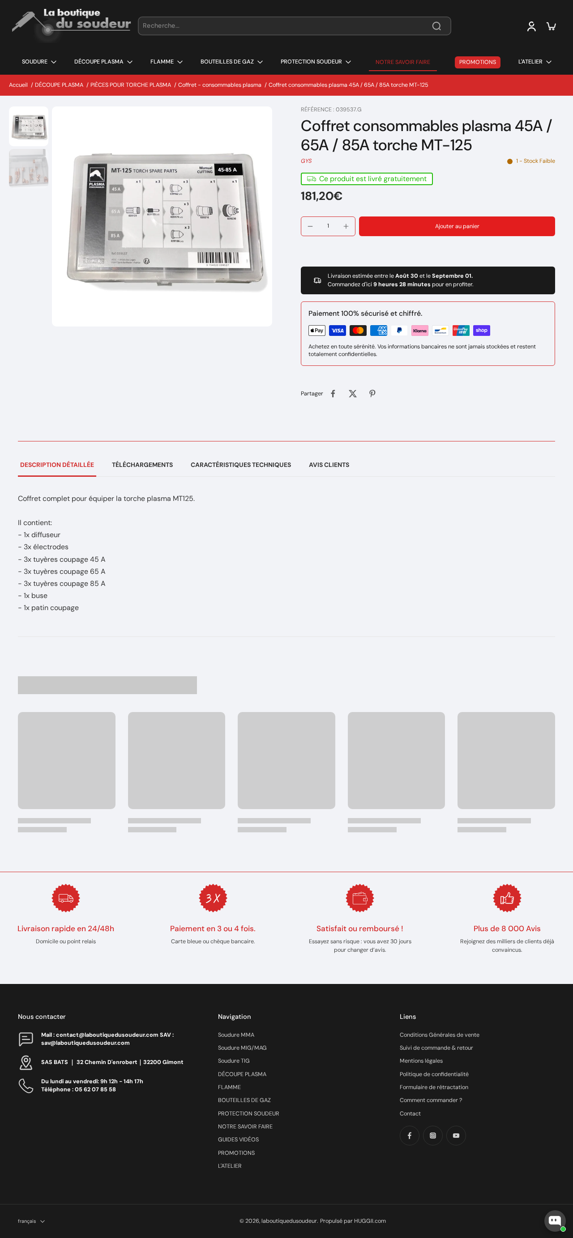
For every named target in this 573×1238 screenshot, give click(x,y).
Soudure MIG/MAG (242, 1047)
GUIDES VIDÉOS (238, 1139)
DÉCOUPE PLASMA (59, 85)
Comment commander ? (431, 1100)
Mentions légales (421, 1060)
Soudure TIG (234, 1060)
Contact (410, 1113)
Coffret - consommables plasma (219, 85)
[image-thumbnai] (28, 126)
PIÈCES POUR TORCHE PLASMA (130, 85)
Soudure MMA (236, 1035)
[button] (457, 226)
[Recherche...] (436, 26)
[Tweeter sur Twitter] (353, 393)
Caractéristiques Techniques (241, 465)
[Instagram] (433, 1135)
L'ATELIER (230, 1166)
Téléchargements (142, 465)
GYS (306, 161)
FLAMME (229, 1087)
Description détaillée (57, 465)
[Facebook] (409, 1135)
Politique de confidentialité (434, 1074)
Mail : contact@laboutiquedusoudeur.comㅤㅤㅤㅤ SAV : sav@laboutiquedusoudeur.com (107, 1038)
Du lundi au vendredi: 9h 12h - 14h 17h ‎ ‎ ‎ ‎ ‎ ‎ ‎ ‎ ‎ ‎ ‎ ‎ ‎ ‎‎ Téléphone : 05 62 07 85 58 (101, 1085)
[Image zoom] (162, 216)
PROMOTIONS (236, 1153)
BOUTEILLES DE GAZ (244, 1100)
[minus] (310, 226)
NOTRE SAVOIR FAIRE (245, 1126)
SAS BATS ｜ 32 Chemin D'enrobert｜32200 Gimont (112, 1062)
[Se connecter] (531, 26)
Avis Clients (329, 465)
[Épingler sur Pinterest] (372, 393)
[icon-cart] (550, 26)
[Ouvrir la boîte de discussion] (555, 1221)
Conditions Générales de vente (439, 1035)
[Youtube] (456, 1135)
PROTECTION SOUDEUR (248, 1113)
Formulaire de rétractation (434, 1087)
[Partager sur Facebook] (333, 393)
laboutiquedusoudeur (289, 1221)
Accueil (18, 85)
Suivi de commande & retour (436, 1047)
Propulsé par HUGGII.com (353, 1221)
